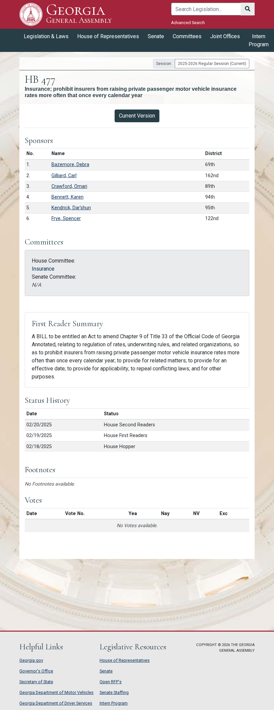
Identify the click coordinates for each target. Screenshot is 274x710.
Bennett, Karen (67, 197)
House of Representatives (125, 660)
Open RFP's (111, 681)
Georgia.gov (31, 660)
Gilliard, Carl (64, 176)
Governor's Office (36, 670)
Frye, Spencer (66, 218)
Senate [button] (156, 36)
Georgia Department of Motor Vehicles (56, 692)
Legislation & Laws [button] (46, 36)
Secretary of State (36, 681)
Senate (106, 670)
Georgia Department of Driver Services (55, 703)
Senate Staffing (114, 692)
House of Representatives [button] (108, 36)
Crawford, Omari (69, 186)
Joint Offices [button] (225, 36)
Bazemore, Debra (70, 164)
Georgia (79, 14)
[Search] (248, 9)
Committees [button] (187, 36)
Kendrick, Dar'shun (71, 208)
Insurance (43, 269)
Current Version (137, 116)
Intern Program (259, 40)
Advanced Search (188, 22)
